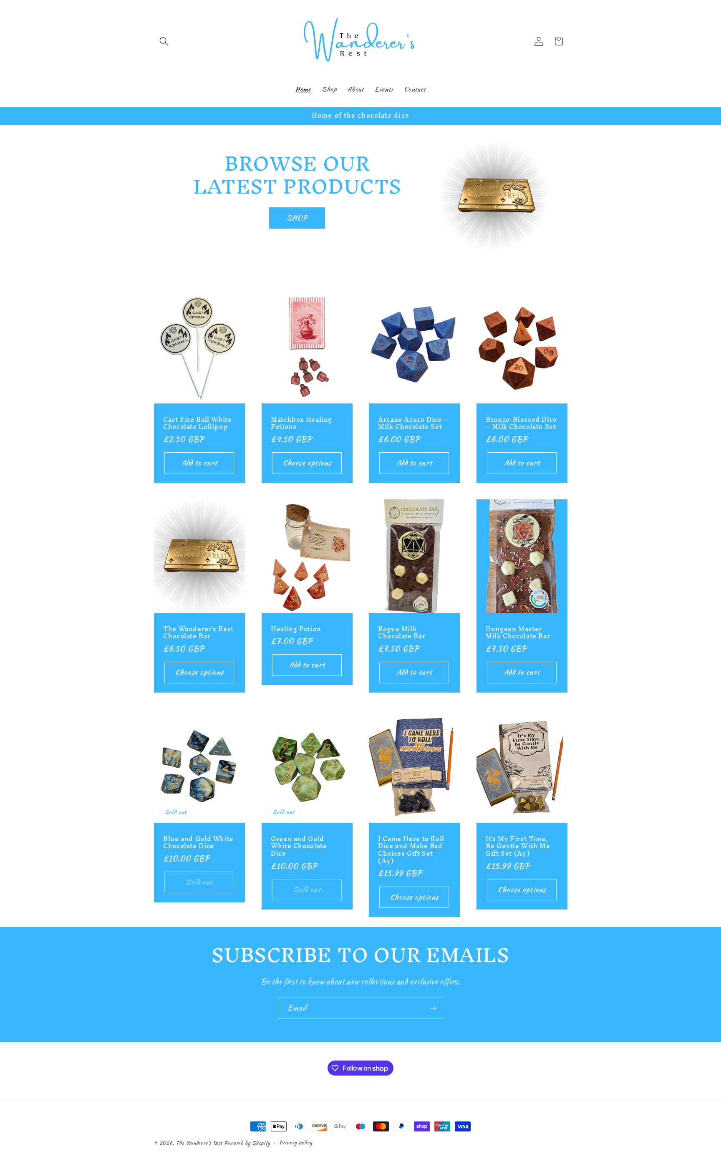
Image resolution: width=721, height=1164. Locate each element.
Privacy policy (296, 1142)
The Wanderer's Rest (199, 1142)
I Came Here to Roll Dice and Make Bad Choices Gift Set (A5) (411, 849)
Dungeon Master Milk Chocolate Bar (518, 632)
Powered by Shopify (247, 1142)
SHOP (297, 218)
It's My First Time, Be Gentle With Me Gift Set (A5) (518, 846)
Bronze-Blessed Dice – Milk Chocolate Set (521, 423)
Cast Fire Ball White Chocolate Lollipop (197, 423)
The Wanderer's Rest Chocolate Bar (198, 632)
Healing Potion (296, 629)
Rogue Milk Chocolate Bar (401, 632)
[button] (164, 41)
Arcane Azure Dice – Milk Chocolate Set (413, 423)
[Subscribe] (433, 1008)
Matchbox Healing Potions (301, 423)
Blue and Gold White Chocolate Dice (198, 842)
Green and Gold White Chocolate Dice (299, 846)
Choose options (306, 463)
